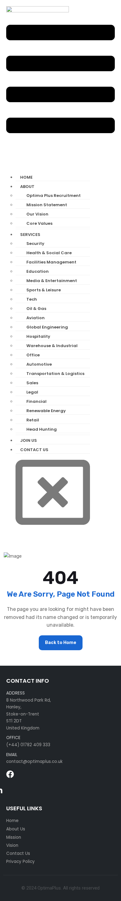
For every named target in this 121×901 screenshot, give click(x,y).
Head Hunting (41, 429)
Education (37, 271)
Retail (32, 420)
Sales (32, 383)
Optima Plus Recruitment (53, 195)
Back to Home (60, 642)
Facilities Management (51, 262)
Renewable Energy (46, 411)
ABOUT (27, 186)
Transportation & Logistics (55, 374)
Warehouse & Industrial (52, 346)
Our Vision (37, 214)
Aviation (35, 318)
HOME (26, 177)
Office (33, 355)
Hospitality (38, 336)
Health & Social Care (49, 253)
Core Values (39, 223)
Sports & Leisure (43, 290)
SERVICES (30, 234)
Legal (32, 392)
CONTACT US (34, 450)
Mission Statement (46, 205)
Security (35, 243)
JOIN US (28, 440)
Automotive (39, 364)
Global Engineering (47, 327)
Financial (36, 401)
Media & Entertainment (51, 281)
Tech (31, 299)
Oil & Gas (36, 308)
